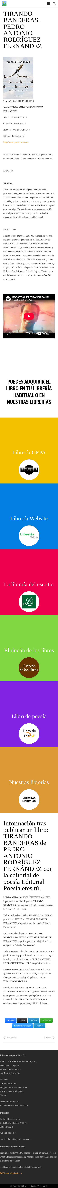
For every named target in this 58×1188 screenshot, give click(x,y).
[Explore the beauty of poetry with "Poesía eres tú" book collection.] (29, 667)
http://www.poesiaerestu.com (16, 142)
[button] (48, 3)
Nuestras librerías (29, 782)
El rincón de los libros (29, 650)
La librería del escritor (29, 584)
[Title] (4, 3)
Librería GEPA (29, 452)
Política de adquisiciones (11, 1173)
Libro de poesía (29, 716)
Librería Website (29, 518)
